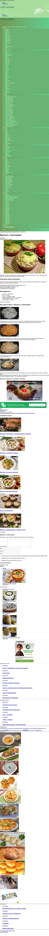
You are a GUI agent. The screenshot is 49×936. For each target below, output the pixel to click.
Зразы (6, 71)
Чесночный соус (9, 183)
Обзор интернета (9, 226)
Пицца (6, 211)
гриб (6, 728)
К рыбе (6, 190)
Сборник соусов (9, 175)
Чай (6, 130)
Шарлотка (7, 216)
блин (0, 728)
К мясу (6, 188)
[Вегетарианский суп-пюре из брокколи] (10, 745)
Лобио (6, 79)
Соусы (4, 174)
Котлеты (7, 76)
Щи (6, 48)
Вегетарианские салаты (10, 96)
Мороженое (8, 166)
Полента (7, 92)
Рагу (6, 93)
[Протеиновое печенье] (9, 902)
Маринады (7, 182)
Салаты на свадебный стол (11, 124)
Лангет (6, 78)
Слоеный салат (8, 126)
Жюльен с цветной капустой (8, 491)
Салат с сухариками (10, 116)
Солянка (7, 41)
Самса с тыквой (6, 625)
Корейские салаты (9, 100)
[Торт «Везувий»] (9, 888)
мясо (43, 728)
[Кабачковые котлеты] (9, 760)
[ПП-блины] (10, 803)
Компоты (7, 136)
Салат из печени (9, 113)
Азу (6, 50)
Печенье (7, 202)
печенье (2, 730)
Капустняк (7, 32)
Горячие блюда (7, 49)
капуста (19, 728)
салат (25, 730)
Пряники (7, 210)
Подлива (7, 91)
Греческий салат (9, 97)
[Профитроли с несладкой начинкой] (12, 845)
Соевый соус (8, 178)
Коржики (7, 195)
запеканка (13, 728)
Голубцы (7, 64)
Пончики (7, 219)
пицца (13, 730)
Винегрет (7, 95)
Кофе (6, 131)
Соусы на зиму (8, 180)
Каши (6, 73)
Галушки (7, 63)
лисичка (5, 409)
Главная (2, 231)
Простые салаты (9, 112)
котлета (25, 728)
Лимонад (7, 139)
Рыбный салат (8, 103)
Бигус (6, 56)
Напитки (5, 127)
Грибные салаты (9, 99)
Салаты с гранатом (9, 125)
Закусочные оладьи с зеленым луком (11, 637)
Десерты (5, 157)
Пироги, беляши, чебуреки (11, 196)
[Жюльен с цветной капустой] (10, 489)
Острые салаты (8, 110)
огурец (45, 728)
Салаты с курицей (9, 104)
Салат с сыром (8, 117)
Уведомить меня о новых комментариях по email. (13, 558)
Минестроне (8, 36)
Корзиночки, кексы (9, 200)
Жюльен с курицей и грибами (9, 453)
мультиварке (39, 728)
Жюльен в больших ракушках (9, 472)
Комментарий (3, 546)
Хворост (7, 203)
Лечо (6, 149)
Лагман (7, 34)
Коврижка (7, 222)
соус (29, 730)
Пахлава (7, 208)
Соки (6, 141)
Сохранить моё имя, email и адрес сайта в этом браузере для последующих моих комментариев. (24, 555)
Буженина (7, 61)
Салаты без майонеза (10, 120)
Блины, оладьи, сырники (11, 197)
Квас (6, 132)
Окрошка (7, 37)
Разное (5, 225)
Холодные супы (9, 46)
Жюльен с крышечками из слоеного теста (12, 529)
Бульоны (7, 31)
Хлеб (6, 201)
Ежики (6, 68)
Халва (6, 173)
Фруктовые (7, 138)
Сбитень (7, 134)
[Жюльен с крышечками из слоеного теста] (10, 527)
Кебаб (6, 74)
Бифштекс (7, 58)
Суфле (6, 224)
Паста (6, 86)
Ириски (7, 162)
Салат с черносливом (10, 118)
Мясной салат (8, 102)
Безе (6, 158)
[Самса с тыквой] (10, 624)
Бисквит (7, 206)
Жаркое (7, 69)
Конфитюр (7, 147)
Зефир (6, 161)
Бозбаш (7, 29)
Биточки (7, 57)
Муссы (6, 167)
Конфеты (7, 163)
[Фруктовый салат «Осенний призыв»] (8, 788)
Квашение (7, 155)
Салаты (5, 94)
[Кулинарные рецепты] (7, 12)
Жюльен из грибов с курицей (9, 583)
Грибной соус (8, 187)
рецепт (22, 730)
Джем (6, 154)
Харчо (6, 45)
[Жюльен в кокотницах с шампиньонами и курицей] (10, 431)
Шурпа (6, 47)
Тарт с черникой (6, 613)
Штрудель (7, 214)
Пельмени (7, 88)
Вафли (6, 194)
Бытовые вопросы (9, 227)
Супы (4, 27)
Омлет (6, 84)
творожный (32, 730)
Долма (6, 66)
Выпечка (5, 193)
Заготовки (5, 144)
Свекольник (8, 40)
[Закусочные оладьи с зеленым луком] (10, 636)
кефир (23, 728)
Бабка (6, 53)
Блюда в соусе (8, 185)
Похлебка (7, 38)
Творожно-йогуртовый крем (9, 601)
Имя (1, 548)
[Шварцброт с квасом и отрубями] (12, 860)
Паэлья (7, 87)
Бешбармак (8, 55)
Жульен (7, 70)
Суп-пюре (7, 42)
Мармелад (7, 165)
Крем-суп (7, 33)
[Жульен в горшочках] (10, 508)
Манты (6, 81)
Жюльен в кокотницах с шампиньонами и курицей (15, 433)
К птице (7, 189)
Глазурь (7, 221)
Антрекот (7, 52)
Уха (6, 44)
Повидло (7, 148)
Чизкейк (7, 213)
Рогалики (7, 204)
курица (34, 728)
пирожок (10, 730)
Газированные (8, 140)
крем (28, 728)
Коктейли (7, 142)
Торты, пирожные (9, 198)
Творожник (7, 220)
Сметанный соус (9, 177)
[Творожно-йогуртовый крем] (10, 600)
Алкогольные (8, 143)
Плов (6, 89)
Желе (6, 159)
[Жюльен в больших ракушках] (9, 469)
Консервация (8, 156)
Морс (6, 133)
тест (35, 730)
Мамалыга (7, 80)
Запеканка (7, 218)
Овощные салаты (9, 109)
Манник (7, 217)
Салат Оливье (8, 115)
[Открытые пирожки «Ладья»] (12, 874)
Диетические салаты (10, 105)
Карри (6, 72)
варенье (3, 728)
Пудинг (6, 170)
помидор (15, 730)
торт (37, 730)
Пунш (6, 128)
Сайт (1, 553)
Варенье (7, 146)
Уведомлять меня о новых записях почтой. (12, 560)
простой (19, 730)
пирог (6, 730)
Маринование (8, 150)
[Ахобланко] (9, 774)
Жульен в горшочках (6, 510)
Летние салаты (8, 107)
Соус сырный (8, 179)
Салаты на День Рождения (11, 122)
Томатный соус (8, 181)
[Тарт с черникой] (10, 612)
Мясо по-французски (10, 83)
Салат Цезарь (8, 119)
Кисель (6, 135)
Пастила (7, 169)
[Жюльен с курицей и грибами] (12, 450)
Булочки (7, 205)
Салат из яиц (8, 108)
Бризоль (7, 60)
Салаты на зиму (9, 123)
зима (16, 728)
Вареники (7, 62)
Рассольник (8, 39)
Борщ (6, 30)
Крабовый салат (9, 101)
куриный (31, 728)
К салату (7, 191)
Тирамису (7, 172)
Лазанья (7, 77)
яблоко (40, 730)
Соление (7, 151)
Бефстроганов (8, 54)
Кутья (6, 164)
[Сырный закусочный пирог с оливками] (9, 831)
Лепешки (7, 209)
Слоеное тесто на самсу (8, 589)
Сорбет (7, 171)
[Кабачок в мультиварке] (9, 817)
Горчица (7, 186)
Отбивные (7, 85)
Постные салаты (9, 111)
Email (1, 551)
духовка (9, 728)
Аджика (7, 152)
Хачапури (7, 212)
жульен (1, 409)
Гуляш (6, 65)
